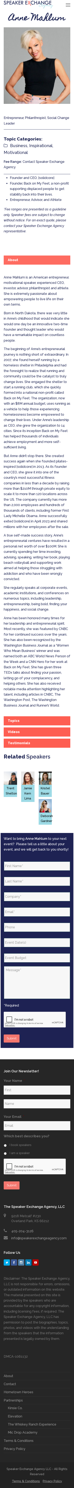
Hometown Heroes (18, 1392)
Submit (11, 1038)
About (8, 1376)
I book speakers (20, 1145)
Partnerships (13, 1400)
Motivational (16, 152)
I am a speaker (20, 1153)
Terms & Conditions (19, 1441)
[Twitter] (7, 1262)
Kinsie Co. (15, 1408)
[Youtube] (35, 1262)
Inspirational (40, 145)
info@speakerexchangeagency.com (39, 1238)
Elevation (15, 1416)
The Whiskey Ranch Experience (32, 1424)
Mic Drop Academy (22, 1432)
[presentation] (35, 1020)
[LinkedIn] (28, 1262)
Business (18, 145)
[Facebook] (14, 1262)
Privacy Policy (14, 1449)
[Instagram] (21, 1262)
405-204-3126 (22, 1231)
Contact (10, 1384)
